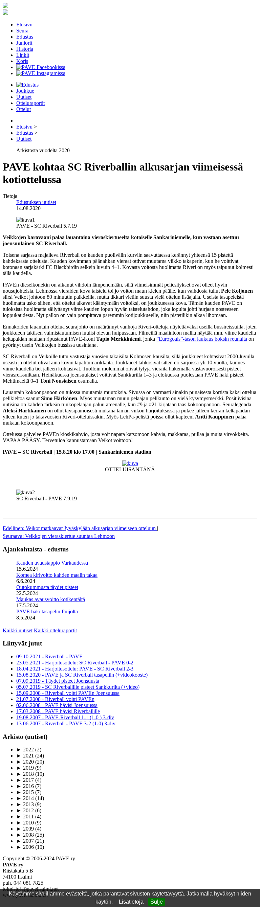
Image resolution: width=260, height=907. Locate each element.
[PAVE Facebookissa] (40, 67)
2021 (25, 755)
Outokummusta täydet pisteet (47, 587)
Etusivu (24, 24)
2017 (25, 780)
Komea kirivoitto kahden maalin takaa (57, 575)
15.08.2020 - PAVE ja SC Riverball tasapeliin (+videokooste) (82, 675)
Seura (22, 30)
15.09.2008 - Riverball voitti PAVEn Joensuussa (68, 693)
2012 (25, 810)
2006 (25, 847)
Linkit (22, 55)
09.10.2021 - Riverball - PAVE (49, 656)
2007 (25, 841)
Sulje (156, 902)
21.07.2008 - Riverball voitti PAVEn (55, 699)
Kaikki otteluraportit (55, 630)
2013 (25, 804)
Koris (22, 61)
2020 (25, 762)
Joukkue (25, 91)
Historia (24, 49)
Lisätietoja (131, 902)
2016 (25, 786)
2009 (25, 829)
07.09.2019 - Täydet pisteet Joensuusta (57, 681)
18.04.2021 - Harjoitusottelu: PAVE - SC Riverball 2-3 (74, 669)
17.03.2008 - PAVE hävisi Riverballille (58, 711)
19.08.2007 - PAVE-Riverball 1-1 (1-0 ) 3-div (65, 717)
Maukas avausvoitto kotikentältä (50, 599)
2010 (25, 822)
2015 (25, 792)
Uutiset (23, 97)
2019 (25, 768)
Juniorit (24, 43)
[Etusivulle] (5, 6)
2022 (25, 749)
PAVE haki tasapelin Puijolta (47, 611)
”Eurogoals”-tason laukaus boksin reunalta (201, 339)
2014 (25, 798)
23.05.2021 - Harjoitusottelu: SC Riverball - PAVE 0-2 (74, 662)
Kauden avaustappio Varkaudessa (52, 563)
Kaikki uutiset (17, 630)
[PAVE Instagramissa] (40, 73)
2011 (25, 816)
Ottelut (23, 109)
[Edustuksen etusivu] (27, 85)
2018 (25, 774)
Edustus (24, 37)
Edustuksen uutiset (36, 202)
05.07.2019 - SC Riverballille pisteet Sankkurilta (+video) (77, 687)
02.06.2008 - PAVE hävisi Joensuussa (57, 705)
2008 (25, 835)
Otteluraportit (30, 103)
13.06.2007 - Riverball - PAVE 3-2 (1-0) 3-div (65, 723)
